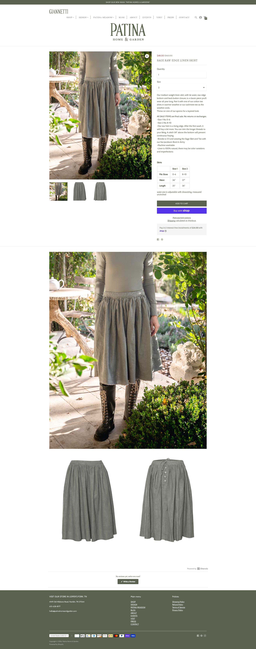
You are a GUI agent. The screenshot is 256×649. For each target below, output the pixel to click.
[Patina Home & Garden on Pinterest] (201, 635)
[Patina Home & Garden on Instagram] (205, 635)
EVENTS (147, 17)
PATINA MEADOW (138, 607)
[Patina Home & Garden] (128, 32)
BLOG (122, 17)
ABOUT (133, 17)
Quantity (161, 69)
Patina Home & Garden (70, 641)
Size (159, 82)
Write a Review (131, 582)
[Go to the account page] (200, 17)
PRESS (170, 17)
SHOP (133, 602)
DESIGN (134, 604)
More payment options (182, 217)
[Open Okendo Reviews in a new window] (197, 568)
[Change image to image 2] (79, 191)
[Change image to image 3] (100, 191)
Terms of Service (178, 607)
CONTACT (184, 17)
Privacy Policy (177, 610)
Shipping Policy (178, 602)
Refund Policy (177, 604)
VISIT (159, 17)
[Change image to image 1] (58, 191)
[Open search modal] (196, 17)
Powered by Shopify (56, 644)
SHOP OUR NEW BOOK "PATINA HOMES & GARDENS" (128, 2)
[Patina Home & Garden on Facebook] (198, 635)
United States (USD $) (58, 636)
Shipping (171, 220)
